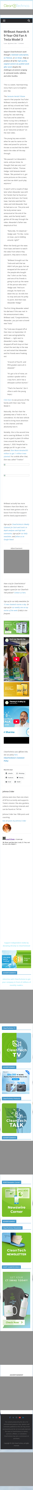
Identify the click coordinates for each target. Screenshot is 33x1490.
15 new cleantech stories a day (15, 604)
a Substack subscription (19, 55)
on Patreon (8, 58)
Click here (7, 400)
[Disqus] (16, 859)
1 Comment (21, 43)
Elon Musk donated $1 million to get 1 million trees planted (16, 453)
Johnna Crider (13, 43)
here (16, 755)
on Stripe (18, 58)
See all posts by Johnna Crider (14, 821)
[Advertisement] (16, 561)
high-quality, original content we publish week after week (16, 64)
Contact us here (19, 592)
